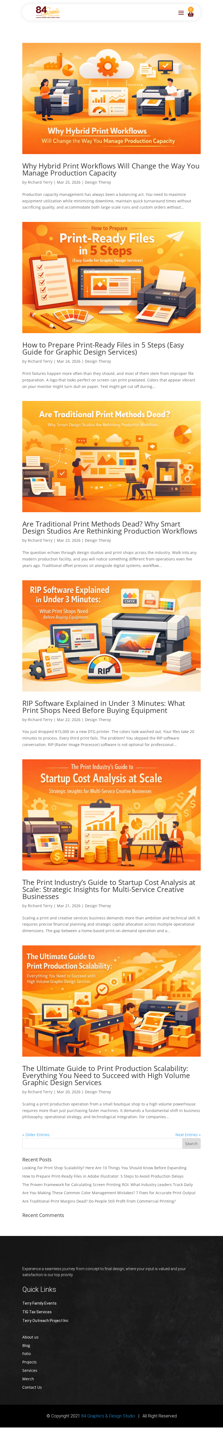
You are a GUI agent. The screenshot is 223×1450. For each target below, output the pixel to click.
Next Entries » (188, 1134)
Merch (28, 1378)
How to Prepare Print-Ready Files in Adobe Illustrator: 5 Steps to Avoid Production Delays (103, 1176)
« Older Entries (35, 1134)
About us (30, 1337)
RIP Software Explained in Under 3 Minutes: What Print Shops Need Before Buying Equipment (103, 706)
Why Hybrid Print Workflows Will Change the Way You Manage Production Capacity (111, 169)
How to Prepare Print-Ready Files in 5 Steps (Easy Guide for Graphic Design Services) (103, 348)
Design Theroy (98, 182)
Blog (26, 1345)
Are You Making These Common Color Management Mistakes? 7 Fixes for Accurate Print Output (109, 1192)
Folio (26, 1353)
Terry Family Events (39, 1303)
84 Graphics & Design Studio (108, 1416)
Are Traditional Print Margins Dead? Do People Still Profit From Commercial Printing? (99, 1201)
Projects (29, 1362)
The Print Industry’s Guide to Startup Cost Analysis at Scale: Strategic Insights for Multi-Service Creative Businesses (108, 889)
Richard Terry (40, 182)
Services (29, 1370)
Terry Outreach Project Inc (45, 1320)
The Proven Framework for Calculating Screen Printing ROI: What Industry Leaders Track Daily (107, 1184)
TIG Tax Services (37, 1312)
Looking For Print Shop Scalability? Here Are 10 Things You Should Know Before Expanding (104, 1167)
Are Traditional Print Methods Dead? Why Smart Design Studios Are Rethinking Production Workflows (109, 527)
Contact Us (32, 1387)
